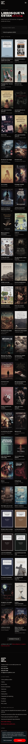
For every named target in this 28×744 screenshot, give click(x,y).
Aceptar (20, 740)
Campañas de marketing (7, 696)
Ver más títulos (14, 639)
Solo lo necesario (7, 740)
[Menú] (25, 2)
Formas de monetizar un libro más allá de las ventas (14, 714)
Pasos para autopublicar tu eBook (9, 716)
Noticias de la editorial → (8, 724)
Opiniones (3, 689)
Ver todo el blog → (6, 721)
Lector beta (4, 684)
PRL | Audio (4, 703)
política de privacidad (7, 737)
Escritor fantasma (5, 686)
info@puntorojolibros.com (8, 672)
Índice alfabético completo (19, 644)
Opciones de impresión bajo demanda (10, 719)
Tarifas (3, 682)
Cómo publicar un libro (6, 679)
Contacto (3, 691)
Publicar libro (4, 694)
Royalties (3, 701)
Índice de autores (5, 645)
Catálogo (3, 698)
